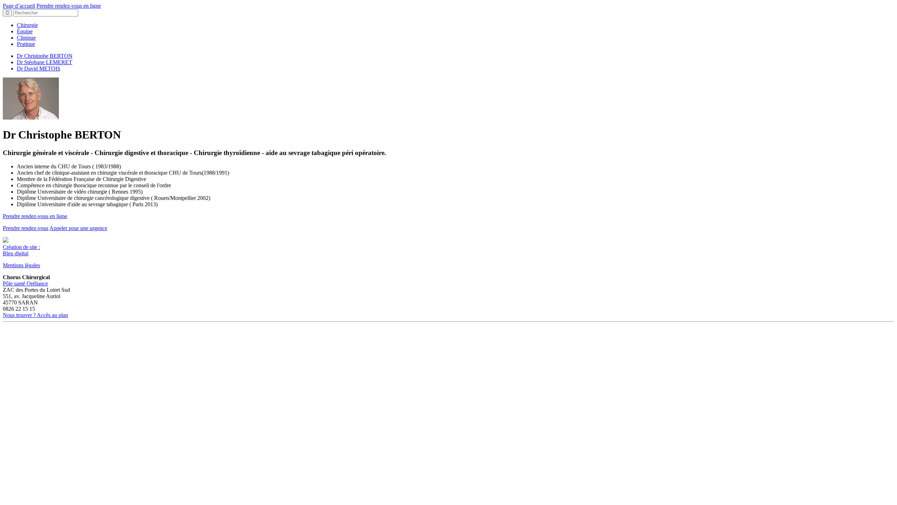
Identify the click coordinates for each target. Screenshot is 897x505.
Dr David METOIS (38, 69)
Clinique (26, 38)
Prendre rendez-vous (25, 228)
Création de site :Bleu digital (21, 250)
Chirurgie (27, 25)
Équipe (25, 31)
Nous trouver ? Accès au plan (35, 315)
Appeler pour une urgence (78, 228)
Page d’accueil (19, 6)
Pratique (26, 44)
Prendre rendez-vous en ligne (68, 6)
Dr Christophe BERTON (45, 56)
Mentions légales (21, 265)
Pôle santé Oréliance (25, 284)
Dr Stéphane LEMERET (44, 62)
